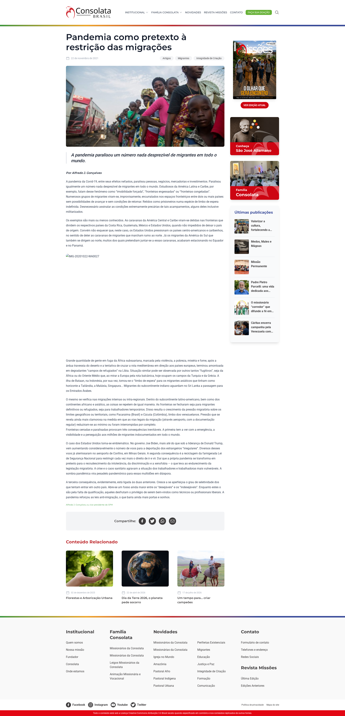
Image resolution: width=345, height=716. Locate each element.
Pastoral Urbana (163, 685)
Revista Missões (215, 12)
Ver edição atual (254, 105)
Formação (203, 678)
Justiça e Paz (205, 664)
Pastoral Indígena (164, 678)
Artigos (167, 58)
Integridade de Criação (209, 58)
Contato (236, 12)
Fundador (72, 657)
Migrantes (183, 58)
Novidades (193, 12)
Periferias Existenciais (211, 642)
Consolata (72, 664)
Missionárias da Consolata (127, 655)
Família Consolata (165, 12)
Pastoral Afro (161, 671)
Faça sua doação (259, 12)
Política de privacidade (253, 705)
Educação (203, 657)
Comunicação (206, 685)
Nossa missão (75, 649)
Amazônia (159, 664)
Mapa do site (272, 705)
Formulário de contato (255, 642)
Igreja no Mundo (163, 657)
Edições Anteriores (252, 685)
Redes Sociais (250, 657)
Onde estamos (75, 671)
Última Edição (250, 678)
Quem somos (74, 642)
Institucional (135, 12)
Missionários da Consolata (127, 648)
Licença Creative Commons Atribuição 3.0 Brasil (144, 713)
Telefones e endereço (254, 649)
